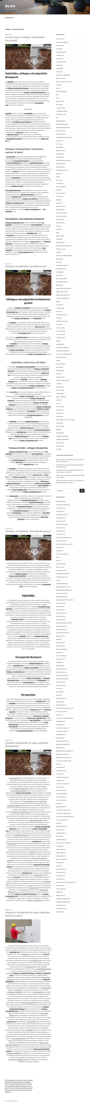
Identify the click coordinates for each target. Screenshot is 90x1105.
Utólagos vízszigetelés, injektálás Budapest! (28, 531)
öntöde (58, 360)
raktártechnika (60, 377)
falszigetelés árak (30, 801)
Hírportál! (29, 1084)
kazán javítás (60, 219)
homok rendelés (60, 193)
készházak (59, 229)
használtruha (59, 183)
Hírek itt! (7, 1088)
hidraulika (59, 190)
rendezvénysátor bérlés (62, 380)
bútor (57, 98)
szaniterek (59, 400)
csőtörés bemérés (61, 114)
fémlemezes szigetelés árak (21, 812)
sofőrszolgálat (60, 393)
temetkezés (59, 423)
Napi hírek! (25, 1090)
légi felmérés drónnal (62, 282)
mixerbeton (59, 324)
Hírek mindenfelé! (21, 1084)
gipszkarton (59, 173)
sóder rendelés (60, 390)
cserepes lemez (60, 108)
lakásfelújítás (60, 272)
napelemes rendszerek (62, 347)
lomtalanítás (59, 305)
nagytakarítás (60, 344)
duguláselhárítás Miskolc (63, 127)
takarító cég (59, 416)
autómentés (59, 58)
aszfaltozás (59, 49)
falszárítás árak (34, 888)
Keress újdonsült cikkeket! (12, 1086)
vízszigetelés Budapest (21, 835)
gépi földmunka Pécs (62, 170)
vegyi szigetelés (14, 778)
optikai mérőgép (60, 364)
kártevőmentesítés (61, 216)
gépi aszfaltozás (60, 163)
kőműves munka (61, 249)
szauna (58, 403)
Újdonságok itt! (28, 1088)
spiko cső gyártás (61, 396)
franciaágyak (60, 154)
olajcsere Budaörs (61, 357)
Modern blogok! (28, 1080)
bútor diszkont (60, 101)
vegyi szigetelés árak (35, 820)
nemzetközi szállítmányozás (64, 354)
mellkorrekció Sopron (62, 321)
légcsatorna (59, 275)
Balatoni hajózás (60, 78)
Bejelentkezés (9, 17)
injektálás (13, 421)
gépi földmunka (60, 167)
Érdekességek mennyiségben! (22, 1082)
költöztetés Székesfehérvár (64, 245)
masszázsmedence (61, 314)
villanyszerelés (60, 446)
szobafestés (59, 413)
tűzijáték (58, 429)
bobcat (58, 88)
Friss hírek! (13, 1088)
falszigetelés (38, 875)
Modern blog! (20, 1088)
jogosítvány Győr (60, 206)
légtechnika (59, 285)
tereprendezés (60, 426)
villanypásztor (60, 442)
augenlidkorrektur (61, 52)
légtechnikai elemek (62, 291)
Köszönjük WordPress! (11, 1101)
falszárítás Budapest (14, 163)
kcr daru (58, 226)
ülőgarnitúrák (60, 433)
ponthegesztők (60, 370)
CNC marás (59, 104)
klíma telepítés (60, 236)
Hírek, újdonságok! (10, 1080)
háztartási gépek (61, 186)
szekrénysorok (60, 406)
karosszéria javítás (61, 213)
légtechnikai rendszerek (63, 295)
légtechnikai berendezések (63, 288)
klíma (57, 232)
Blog (10, 6)
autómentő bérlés (61, 62)
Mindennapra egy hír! (26, 1086)
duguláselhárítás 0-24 (62, 124)
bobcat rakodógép (61, 91)
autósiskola (59, 65)
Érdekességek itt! (10, 1090)
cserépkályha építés (61, 111)
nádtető (58, 341)
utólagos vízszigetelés (34, 900)
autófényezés (60, 55)
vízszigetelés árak (35, 960)
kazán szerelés (60, 222)
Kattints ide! (18, 1090)
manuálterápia (60, 308)
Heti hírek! (13, 1084)
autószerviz (59, 71)
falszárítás (43, 801)
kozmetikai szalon (61, 268)
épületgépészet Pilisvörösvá (64, 137)
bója (57, 94)
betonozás (59, 85)
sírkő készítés (60, 387)
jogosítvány (59, 203)
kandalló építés (60, 209)
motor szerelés (60, 328)
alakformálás (60, 45)
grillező (58, 177)
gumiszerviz (59, 180)
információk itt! (9, 1082)
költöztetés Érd (60, 242)
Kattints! (7, 1084)
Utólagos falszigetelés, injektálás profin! (26, 266)
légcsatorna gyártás (61, 278)
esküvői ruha (59, 140)
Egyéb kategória (60, 134)
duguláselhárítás (60, 121)
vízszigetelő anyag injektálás (22, 122)
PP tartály (59, 373)
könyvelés (59, 262)
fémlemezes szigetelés (19, 791)
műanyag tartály (60, 331)
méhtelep (59, 318)
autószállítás (59, 68)
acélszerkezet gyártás (62, 42)
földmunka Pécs (60, 150)
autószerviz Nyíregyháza (63, 75)
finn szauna (59, 144)
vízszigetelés (11, 843)
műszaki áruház (60, 337)
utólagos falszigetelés (21, 789)
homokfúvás (59, 196)
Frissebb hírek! (20, 1080)
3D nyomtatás (60, 39)
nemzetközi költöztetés (62, 351)
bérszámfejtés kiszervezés (63, 81)
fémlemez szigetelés (19, 477)
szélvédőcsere (60, 410)
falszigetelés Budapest (21, 511)
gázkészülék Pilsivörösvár (63, 160)
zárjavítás (59, 449)
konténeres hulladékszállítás (64, 255)
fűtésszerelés (60, 157)
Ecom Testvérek (60, 131)
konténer (58, 252)
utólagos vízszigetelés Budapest (25, 894)
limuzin (58, 301)
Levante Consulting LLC (63, 298)
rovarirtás (59, 383)
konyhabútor (59, 259)
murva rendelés (60, 334)
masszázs (59, 311)
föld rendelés (59, 147)
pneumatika (59, 367)
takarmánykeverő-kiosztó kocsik (65, 419)
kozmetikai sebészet (62, 265)
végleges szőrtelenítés (62, 439)
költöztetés (59, 239)
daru (57, 117)
